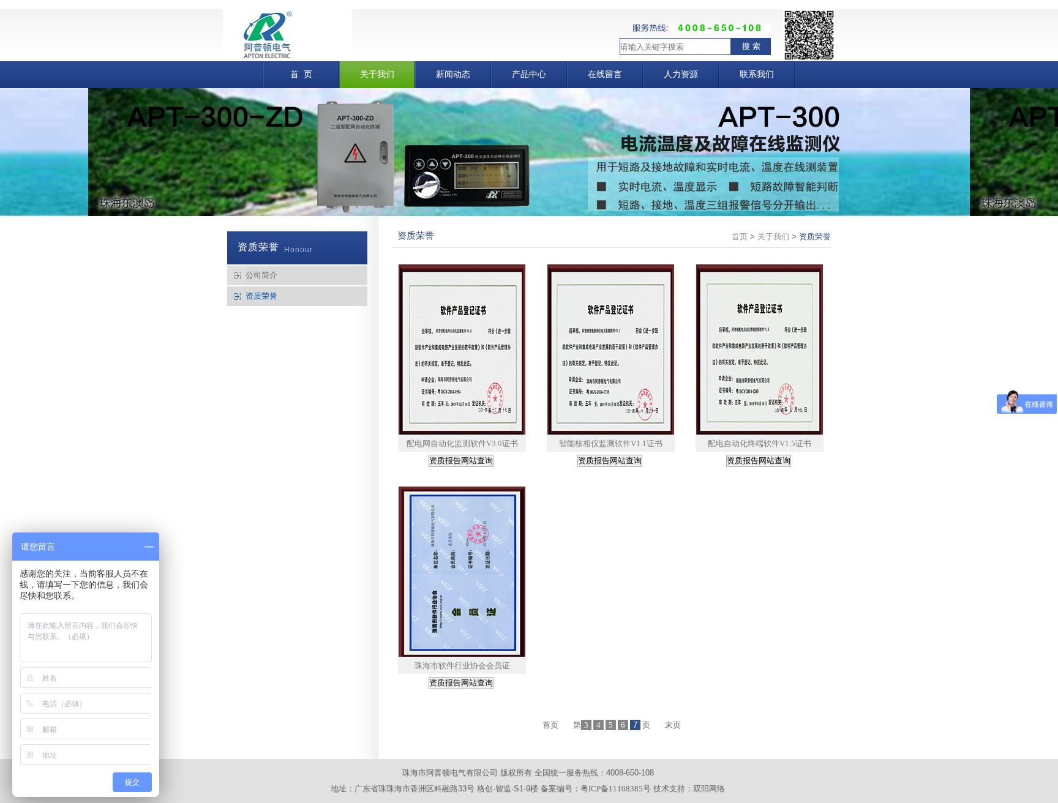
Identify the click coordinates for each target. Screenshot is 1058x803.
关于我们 (773, 236)
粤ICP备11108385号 (615, 788)
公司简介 (261, 275)
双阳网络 (709, 788)
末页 (673, 725)
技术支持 (669, 788)
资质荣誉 (261, 296)
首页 (740, 236)
